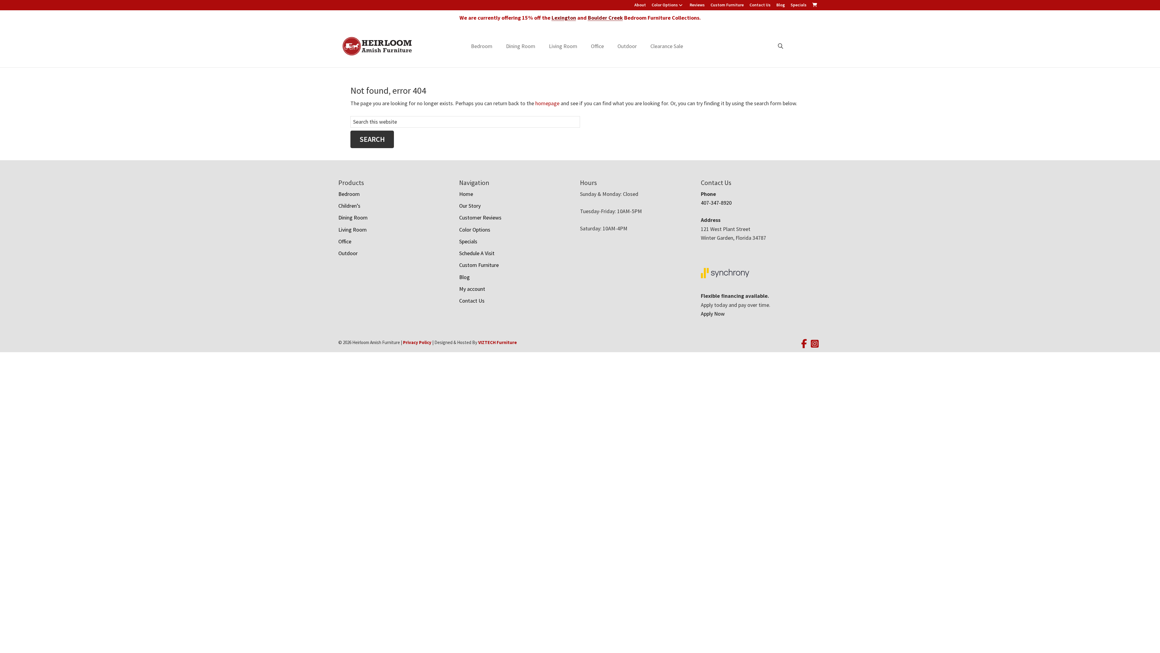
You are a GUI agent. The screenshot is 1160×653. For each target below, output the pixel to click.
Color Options (665, 5)
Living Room (563, 46)
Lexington (564, 17)
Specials (799, 5)
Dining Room (520, 46)
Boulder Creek (605, 17)
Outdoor (627, 46)
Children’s (349, 205)
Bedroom (481, 46)
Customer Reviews (480, 217)
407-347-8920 (716, 202)
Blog (780, 5)
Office (597, 46)
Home (466, 193)
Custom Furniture (727, 5)
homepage (547, 103)
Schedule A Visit (477, 253)
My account (472, 288)
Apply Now (713, 313)
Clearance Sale (666, 46)
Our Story (470, 205)
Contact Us (760, 5)
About (640, 5)
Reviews (697, 5)
